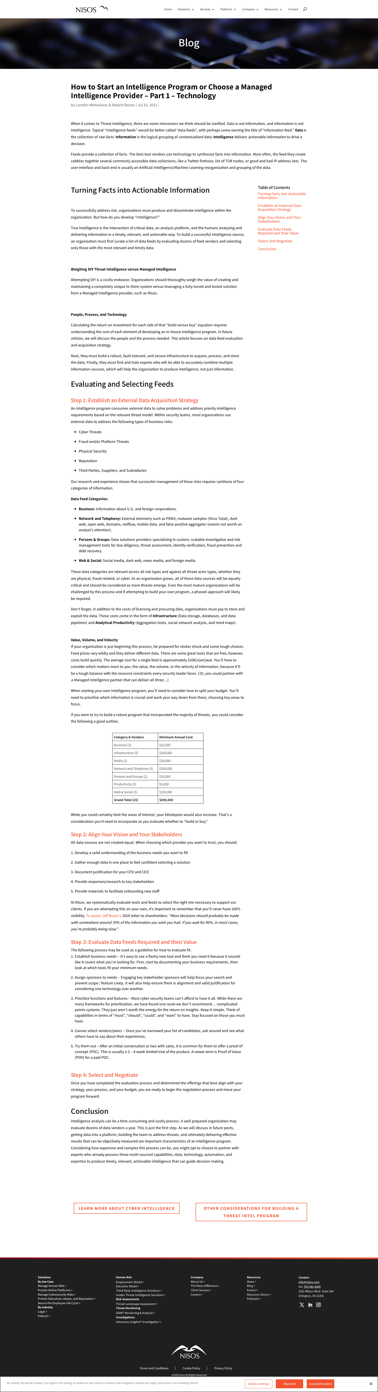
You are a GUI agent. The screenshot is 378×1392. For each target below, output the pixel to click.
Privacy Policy (223, 1368)
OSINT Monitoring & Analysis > (135, 1313)
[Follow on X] (302, 1304)
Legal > (42, 1311)
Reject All (289, 1384)
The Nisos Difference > (205, 1286)
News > (251, 1282)
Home (168, 9)
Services (205, 9)
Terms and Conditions (154, 1368)
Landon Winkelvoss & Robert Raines (105, 104)
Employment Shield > (130, 1282)
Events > (252, 1290)
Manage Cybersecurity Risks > (57, 1294)
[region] (189, 1384)
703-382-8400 (312, 1287)
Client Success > (201, 1290)
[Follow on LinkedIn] (310, 1304)
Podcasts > (254, 1299)
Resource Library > (259, 1294)
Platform (226, 9)
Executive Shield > (127, 1286)
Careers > (197, 1294)
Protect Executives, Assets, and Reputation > (67, 1299)
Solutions (184, 9)
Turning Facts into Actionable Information (282, 195)
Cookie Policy (191, 1368)
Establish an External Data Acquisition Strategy (279, 207)
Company (248, 9)
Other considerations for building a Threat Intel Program (251, 1212)
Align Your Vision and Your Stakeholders (279, 219)
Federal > (44, 1316)
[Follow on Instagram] (318, 1304)
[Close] (371, 1384)
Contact (293, 9)
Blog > (251, 1286)
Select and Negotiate (275, 240)
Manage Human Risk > (52, 1286)
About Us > (198, 1282)
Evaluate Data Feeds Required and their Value (278, 231)
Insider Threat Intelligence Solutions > (141, 1295)
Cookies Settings (258, 1384)
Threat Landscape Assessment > (137, 1304)
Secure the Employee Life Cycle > (59, 1303)
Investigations (125, 1317)
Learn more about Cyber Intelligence (127, 1208)
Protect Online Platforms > (55, 1290)
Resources (271, 9)
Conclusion (267, 248)
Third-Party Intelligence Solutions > (139, 1290)
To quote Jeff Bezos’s (103, 915)
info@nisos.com (309, 1282)
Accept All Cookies (320, 1384)
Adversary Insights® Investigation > (138, 1322)
